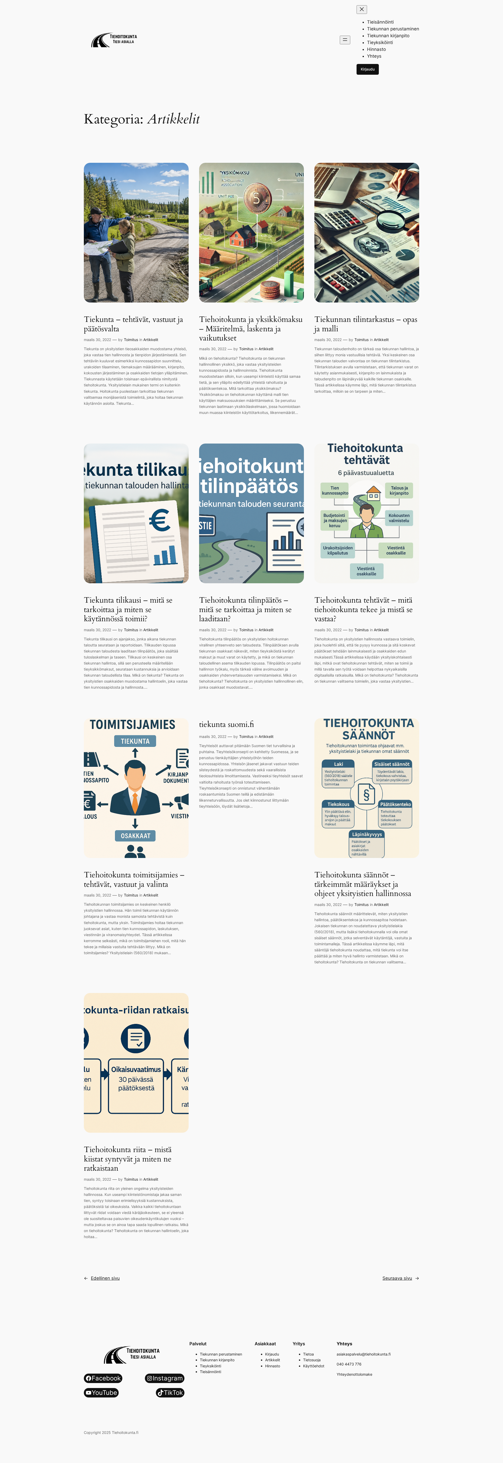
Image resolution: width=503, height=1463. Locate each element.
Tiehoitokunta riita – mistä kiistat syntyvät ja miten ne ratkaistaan (128, 1159)
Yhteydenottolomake (354, 1374)
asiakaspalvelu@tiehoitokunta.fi (364, 1354)
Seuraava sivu (400, 1278)
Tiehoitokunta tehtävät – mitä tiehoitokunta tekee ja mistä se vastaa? (363, 610)
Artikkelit (150, 339)
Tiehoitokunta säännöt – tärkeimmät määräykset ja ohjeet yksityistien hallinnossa (362, 885)
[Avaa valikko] (345, 40)
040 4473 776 (349, 1364)
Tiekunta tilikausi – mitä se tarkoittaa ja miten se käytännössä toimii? (128, 610)
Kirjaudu (368, 69)
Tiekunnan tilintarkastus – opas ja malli (365, 324)
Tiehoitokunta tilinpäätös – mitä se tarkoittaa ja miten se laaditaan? (245, 610)
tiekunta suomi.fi (226, 725)
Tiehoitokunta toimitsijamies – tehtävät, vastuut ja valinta (134, 880)
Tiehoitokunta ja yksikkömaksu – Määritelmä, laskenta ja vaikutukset (251, 329)
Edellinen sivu (102, 1278)
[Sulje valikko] (362, 9)
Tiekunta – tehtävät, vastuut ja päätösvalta (133, 324)
